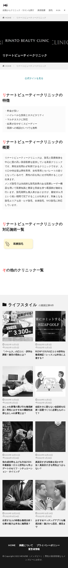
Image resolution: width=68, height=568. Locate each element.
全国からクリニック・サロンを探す (18, 10)
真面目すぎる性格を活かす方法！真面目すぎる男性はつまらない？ (50, 465)
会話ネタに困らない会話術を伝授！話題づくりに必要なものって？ (50, 409)
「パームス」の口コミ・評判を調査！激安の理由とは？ (17, 353)
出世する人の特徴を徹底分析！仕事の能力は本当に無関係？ (17, 522)
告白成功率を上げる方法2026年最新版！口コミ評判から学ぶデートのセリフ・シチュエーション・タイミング (17, 467)
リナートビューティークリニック (31, 17)
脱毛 (51, 10)
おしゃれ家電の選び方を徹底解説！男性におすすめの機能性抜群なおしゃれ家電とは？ (17, 409)
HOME (8, 17)
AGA (58, 10)
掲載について (26, 545)
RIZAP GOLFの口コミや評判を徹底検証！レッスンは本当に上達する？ (50, 354)
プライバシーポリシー (48, 545)
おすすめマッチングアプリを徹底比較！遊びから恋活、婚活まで (50, 523)
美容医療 (41, 10)
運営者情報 (34, 549)
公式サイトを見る (34, 78)
